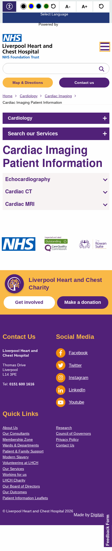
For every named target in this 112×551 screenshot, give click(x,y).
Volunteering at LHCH (20, 463)
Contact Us (65, 445)
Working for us (15, 474)
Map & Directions (28, 82)
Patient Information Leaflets (25, 498)
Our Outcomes (15, 492)
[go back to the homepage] (27, 47)
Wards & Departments (21, 445)
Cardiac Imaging (58, 96)
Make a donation (82, 302)
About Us (10, 428)
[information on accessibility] (9, 7)
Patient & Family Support (23, 451)
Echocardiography (27, 179)
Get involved (29, 302)
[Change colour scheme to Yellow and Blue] (31, 6)
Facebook (78, 352)
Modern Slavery (16, 457)
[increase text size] (84, 6)
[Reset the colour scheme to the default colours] (53, 6)
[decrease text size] (67, 6)
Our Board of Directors (21, 486)
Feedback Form (107, 530)
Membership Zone (18, 439)
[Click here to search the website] (101, 69)
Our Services (13, 469)
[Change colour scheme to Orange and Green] (46, 6)
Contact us (84, 82)
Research (64, 428)
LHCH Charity (14, 480)
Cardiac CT (18, 191)
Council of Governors (73, 433)
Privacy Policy (67, 439)
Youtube (76, 402)
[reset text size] (101, 7)
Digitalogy (100, 515)
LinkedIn (77, 389)
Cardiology (29, 96)
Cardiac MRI (19, 203)
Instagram (78, 377)
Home (8, 96)
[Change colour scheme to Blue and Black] (38, 6)
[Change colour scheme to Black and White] (23, 6)
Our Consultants (16, 433)
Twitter (75, 365)
